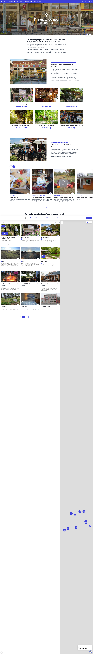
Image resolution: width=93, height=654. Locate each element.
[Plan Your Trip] (31, 1)
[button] (71, 513)
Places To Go (19, 1)
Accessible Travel (37, 1)
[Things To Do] (14, 1)
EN (82, 1)
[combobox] (82, 1)
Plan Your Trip (28, 1)
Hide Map (89, 222)
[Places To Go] (23, 1)
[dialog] (1, 652)
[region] (86, 2)
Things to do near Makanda (46, 132)
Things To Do (10, 1)
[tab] (46, 207)
